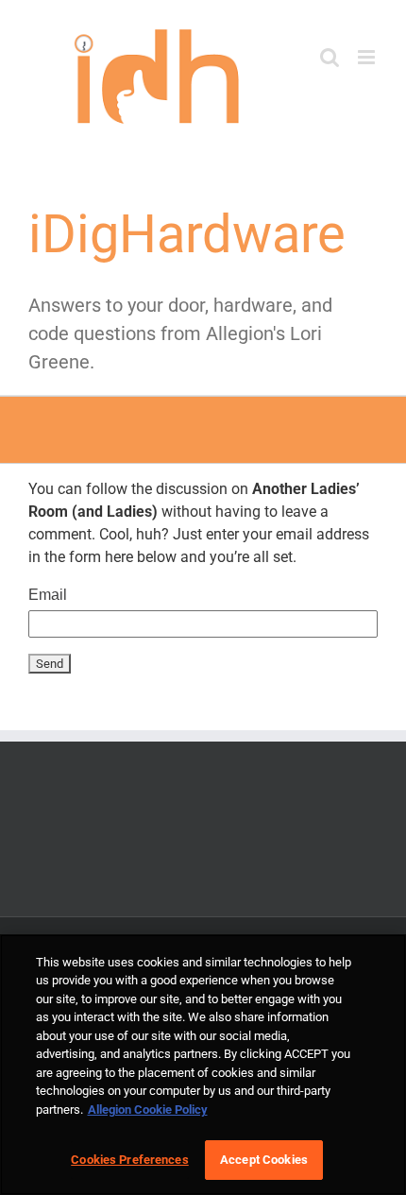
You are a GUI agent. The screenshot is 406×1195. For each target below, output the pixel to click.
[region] (203, 1064)
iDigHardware (187, 234)
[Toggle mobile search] (329, 57)
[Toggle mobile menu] (368, 57)
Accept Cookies (264, 1159)
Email (47, 595)
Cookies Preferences (129, 1159)
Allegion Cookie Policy (148, 1109)
